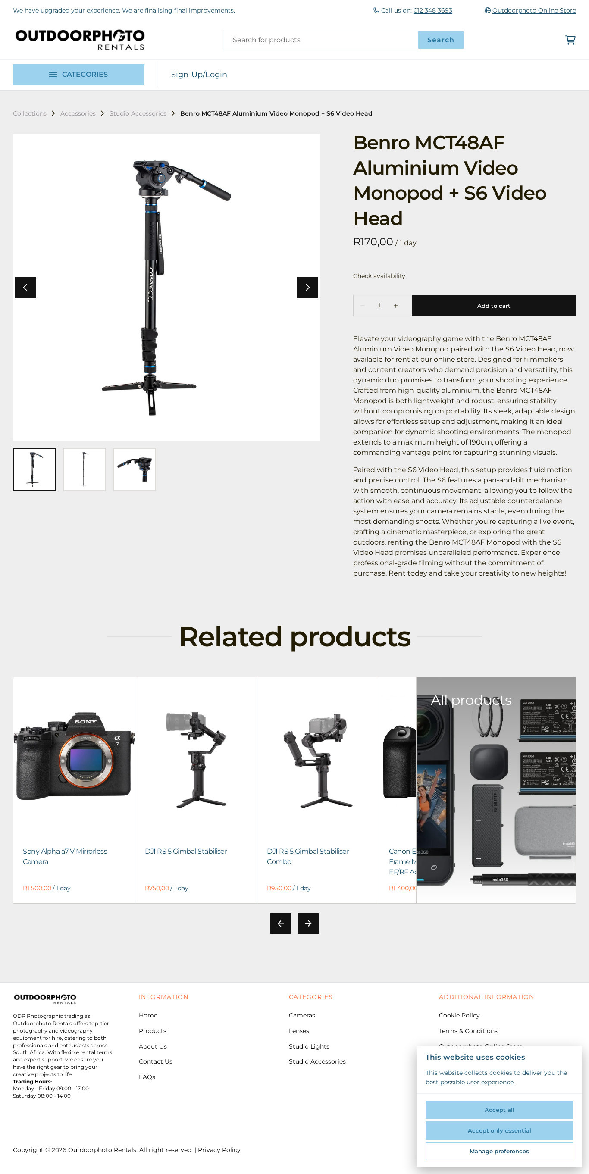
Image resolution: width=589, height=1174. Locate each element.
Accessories (78, 113)
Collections (30, 113)
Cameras (302, 1015)
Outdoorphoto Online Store (534, 10)
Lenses (299, 1031)
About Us (153, 1046)
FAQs (147, 1077)
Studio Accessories (138, 113)
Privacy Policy (219, 1150)
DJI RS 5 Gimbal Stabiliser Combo (308, 856)
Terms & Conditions (468, 1031)
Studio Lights (309, 1046)
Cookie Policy (459, 1015)
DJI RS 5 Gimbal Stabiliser (186, 851)
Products (152, 1031)
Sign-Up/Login (199, 74)
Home (148, 1015)
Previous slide (280, 923)
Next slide (308, 923)
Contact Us (155, 1061)
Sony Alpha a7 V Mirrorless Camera (65, 856)
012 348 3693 (433, 10)
